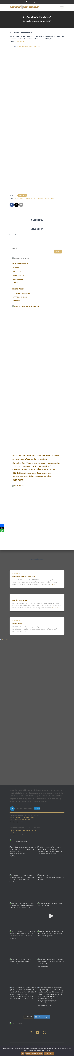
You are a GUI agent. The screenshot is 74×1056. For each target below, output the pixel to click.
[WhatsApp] (2, 530)
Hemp (44, 466)
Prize (54, 469)
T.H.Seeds (41, 198)
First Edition (22, 466)
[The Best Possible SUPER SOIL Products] (37, 118)
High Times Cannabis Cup (21, 469)
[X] (2, 528)
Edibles (15, 466)
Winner (52, 198)
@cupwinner (28, 815)
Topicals (26, 476)
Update (47, 198)
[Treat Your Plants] (26, 378)
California (15, 459)
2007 (14, 198)
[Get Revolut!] (37, 711)
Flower (28, 466)
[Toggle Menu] (61, 7)
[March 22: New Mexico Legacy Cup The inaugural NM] (50, 1000)
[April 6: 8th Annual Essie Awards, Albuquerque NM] (50, 887)
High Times (50, 466)
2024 (29, 455)
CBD (35, 463)
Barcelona (57, 455)
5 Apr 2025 (37, 815)
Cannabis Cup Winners (22, 463)
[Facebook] (2, 525)
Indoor (44, 469)
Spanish (44, 473)
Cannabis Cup (28, 198)
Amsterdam (40, 455)
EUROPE (16, 268)
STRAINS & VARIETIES (20, 297)
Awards (49, 455)
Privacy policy (49, 1053)
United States (39, 476)
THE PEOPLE (17, 301)
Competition (42, 463)
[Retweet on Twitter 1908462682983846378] (14, 822)
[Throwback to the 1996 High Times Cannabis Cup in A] (23, 887)
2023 (24, 455)
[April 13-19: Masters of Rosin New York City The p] (50, 859)
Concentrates (51, 463)
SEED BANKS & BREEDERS (21, 293)
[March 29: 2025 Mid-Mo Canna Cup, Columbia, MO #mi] (23, 972)
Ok (23, 1053)
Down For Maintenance (19, 600)
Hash (39, 466)
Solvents (34, 473)
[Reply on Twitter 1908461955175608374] (11, 834)
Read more (54, 584)
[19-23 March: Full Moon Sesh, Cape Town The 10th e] (50, 972)
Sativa (28, 473)
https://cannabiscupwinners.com (20, 819)
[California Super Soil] (26, 514)
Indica (38, 469)
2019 (13, 455)
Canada (22, 459)
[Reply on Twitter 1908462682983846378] (11, 822)
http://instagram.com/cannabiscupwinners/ (23, 817)
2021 (17, 455)
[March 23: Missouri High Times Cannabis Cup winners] (50, 944)
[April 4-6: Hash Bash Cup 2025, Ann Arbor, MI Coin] (23, 944)
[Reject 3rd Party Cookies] (72, 1051)
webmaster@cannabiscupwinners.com (38, 2)
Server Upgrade (17, 624)
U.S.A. (31, 476)
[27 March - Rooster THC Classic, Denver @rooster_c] (50, 915)
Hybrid (33, 469)
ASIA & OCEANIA (18, 279)
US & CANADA (17, 271)
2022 (20, 455)
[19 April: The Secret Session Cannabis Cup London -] (23, 859)
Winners (17, 479)
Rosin (23, 473)
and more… (21, 41)
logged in (20, 235)
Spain (39, 473)
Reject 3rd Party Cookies (34, 1053)
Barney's (20, 198)
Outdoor (49, 469)
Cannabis (30, 459)
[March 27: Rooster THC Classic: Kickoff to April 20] (23, 1000)
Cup (58, 463)
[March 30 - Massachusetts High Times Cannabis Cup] (23, 915)
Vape (44, 476)
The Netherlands (17, 476)
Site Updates (22, 195)
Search (14, 248)
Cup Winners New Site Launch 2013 (23, 577)
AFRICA (15, 283)
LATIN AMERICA (18, 275)
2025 (33, 455)
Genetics (34, 466)
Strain (49, 473)
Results (35, 198)
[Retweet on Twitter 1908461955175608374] (14, 834)
